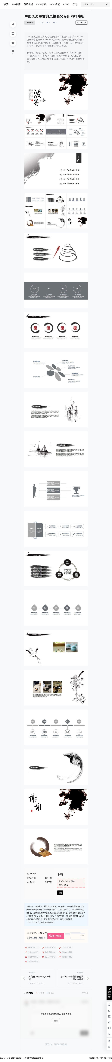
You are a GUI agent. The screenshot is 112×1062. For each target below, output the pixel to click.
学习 (75, 4)
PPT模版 (16, 4)
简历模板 (28, 4)
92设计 (18, 1058)
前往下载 (83, 23)
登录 (66, 884)
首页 (6, 4)
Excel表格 (41, 4)
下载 (60, 893)
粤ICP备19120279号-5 (34, 1058)
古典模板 (29, 22)
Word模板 (55, 4)
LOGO (66, 4)
